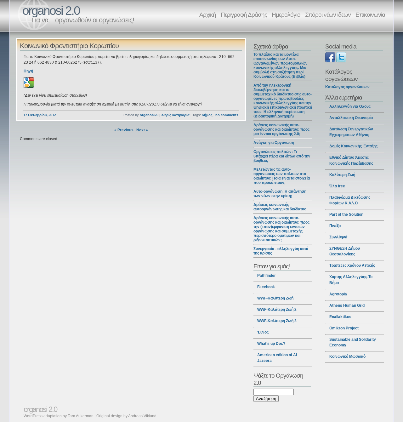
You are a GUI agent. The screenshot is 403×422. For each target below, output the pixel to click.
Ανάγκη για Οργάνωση (273, 142)
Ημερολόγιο (286, 14)
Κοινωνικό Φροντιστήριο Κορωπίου (69, 46)
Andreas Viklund (142, 416)
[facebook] (330, 61)
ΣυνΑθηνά (338, 237)
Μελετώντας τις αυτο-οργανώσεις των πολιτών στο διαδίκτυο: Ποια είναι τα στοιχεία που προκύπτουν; (281, 176)
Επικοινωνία (370, 14)
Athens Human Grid (347, 305)
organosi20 (149, 115)
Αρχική (207, 14)
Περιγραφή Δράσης (244, 14)
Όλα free (337, 186)
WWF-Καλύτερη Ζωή (275, 298)
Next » (142, 130)
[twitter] (341, 61)
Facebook (266, 287)
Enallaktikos (340, 317)
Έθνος (263, 332)
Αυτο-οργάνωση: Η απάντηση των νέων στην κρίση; (279, 193)
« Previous (123, 130)
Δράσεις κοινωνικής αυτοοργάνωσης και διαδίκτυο (279, 206)
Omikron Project (344, 328)
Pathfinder (266, 275)
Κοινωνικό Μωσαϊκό (347, 356)
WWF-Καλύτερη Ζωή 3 (277, 321)
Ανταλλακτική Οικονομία (351, 118)
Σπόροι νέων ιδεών (328, 14)
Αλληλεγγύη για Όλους (350, 106)
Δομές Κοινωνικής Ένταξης (353, 146)
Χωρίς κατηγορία (175, 115)
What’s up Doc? (271, 343)
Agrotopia (338, 294)
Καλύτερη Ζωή (342, 175)
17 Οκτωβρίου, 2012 (39, 115)
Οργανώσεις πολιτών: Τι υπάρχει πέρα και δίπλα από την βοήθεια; (281, 156)
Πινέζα (335, 226)
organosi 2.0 (51, 10)
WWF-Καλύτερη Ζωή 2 (277, 309)
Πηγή (28, 71)
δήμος (207, 115)
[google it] (29, 86)
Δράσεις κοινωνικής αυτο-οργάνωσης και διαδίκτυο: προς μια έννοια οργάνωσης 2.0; (281, 129)
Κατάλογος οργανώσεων (347, 87)
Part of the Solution (346, 214)
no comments (226, 115)
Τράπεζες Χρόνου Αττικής (352, 265)
